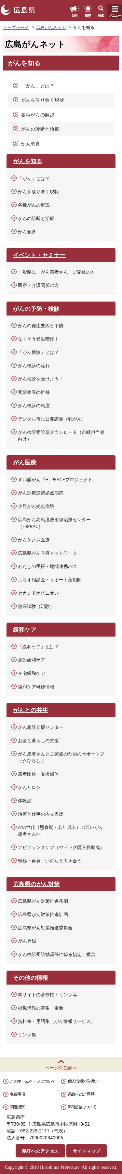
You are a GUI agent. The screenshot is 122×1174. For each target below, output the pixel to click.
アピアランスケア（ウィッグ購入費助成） (61, 847)
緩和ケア (24, 629)
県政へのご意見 (81, 1094)
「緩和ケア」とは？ (38, 646)
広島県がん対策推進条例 (43, 901)
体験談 (25, 800)
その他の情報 (30, 977)
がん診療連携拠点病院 (40, 493)
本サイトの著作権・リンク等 (47, 994)
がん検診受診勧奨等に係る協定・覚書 (56, 954)
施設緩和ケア (31, 660)
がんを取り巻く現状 (42, 100)
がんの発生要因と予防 (40, 325)
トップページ (16, 27)
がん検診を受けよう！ (40, 379)
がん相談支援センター (40, 727)
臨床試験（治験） (36, 606)
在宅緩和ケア (31, 673)
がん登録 (27, 941)
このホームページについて (32, 1081)
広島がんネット (51, 27)
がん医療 (24, 462)
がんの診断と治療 (40, 129)
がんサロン (29, 787)
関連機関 (17, 1107)
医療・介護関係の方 (38, 285)
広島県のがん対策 (36, 884)
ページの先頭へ (61, 1067)
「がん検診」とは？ (38, 352)
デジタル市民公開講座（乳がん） (52, 419)
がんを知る (27, 161)
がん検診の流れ (34, 365)
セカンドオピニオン (38, 593)
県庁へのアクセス (40, 1151)
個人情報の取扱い (83, 1081)
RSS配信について (82, 1107)
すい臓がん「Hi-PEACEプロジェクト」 (57, 479)
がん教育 (30, 143)
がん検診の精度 (34, 405)
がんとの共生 (30, 710)
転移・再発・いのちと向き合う (50, 861)
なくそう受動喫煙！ (38, 339)
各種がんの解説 (38, 114)
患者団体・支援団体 (38, 774)
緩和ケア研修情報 (36, 686)
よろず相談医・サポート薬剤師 (50, 579)
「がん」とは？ (38, 86)
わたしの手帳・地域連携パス (47, 566)
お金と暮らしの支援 (38, 740)
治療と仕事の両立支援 (40, 814)
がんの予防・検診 (36, 308)
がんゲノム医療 (34, 539)
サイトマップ (86, 1151)
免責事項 (17, 1094)
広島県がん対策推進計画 (43, 914)
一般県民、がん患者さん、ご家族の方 (56, 272)
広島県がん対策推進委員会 (45, 927)
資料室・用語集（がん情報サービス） (56, 1021)
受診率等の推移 (34, 392)
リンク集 (27, 1034)
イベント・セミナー (39, 255)
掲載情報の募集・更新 (40, 1008)
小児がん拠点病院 (36, 506)
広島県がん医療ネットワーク (47, 553)
